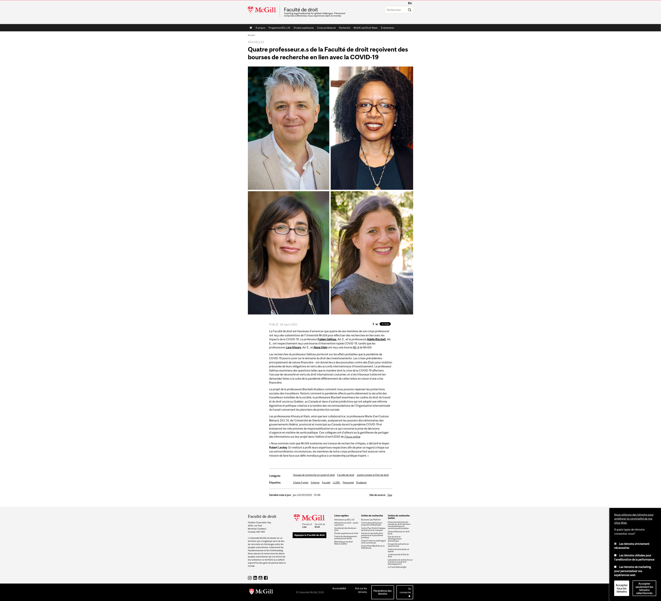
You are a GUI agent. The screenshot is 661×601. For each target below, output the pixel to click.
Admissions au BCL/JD (344, 520)
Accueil (251, 27)
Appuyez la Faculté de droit (309, 535)
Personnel (348, 482)
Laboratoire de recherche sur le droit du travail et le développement (400, 562)
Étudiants (361, 482)
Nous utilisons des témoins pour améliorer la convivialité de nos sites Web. (634, 518)
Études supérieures (304, 27)
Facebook (266, 578)
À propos (260, 27)
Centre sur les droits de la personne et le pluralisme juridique (372, 535)
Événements (387, 27)
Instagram (250, 578)
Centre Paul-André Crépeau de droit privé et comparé (373, 529)
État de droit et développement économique (395, 539)
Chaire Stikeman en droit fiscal (399, 533)
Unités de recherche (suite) (399, 516)
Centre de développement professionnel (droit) (345, 537)
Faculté (326, 482)
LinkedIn (255, 578)
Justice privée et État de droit (373, 474)
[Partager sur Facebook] (373, 324)
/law (389, 494)
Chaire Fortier (300, 482)
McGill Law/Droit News (365, 27)
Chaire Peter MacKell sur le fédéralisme (373, 547)
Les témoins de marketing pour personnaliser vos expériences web (632, 571)
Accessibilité (339, 588)
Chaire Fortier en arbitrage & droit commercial (373, 542)
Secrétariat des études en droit (345, 529)
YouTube (261, 578)
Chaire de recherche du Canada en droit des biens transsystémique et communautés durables (399, 525)
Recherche (344, 27)
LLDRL (336, 482)
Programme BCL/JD (279, 27)
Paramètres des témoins (383, 592)
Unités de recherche (372, 515)
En (410, 3)
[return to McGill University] (261, 592)
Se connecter (405, 590)
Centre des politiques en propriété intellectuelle (371, 524)
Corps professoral (326, 27)
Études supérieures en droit (346, 533)
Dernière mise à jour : (280, 494)
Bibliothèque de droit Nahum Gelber (343, 543)
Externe (315, 482)
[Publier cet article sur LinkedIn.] (377, 324)
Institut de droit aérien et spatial (398, 550)
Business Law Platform (371, 520)
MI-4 (356, 347)
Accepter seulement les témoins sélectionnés (644, 588)
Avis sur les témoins (361, 590)
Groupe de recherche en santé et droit (314, 474)
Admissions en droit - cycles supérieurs (346, 524)
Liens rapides (341, 515)
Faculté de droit (301, 9)
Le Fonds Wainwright (397, 567)
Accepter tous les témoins (622, 588)
